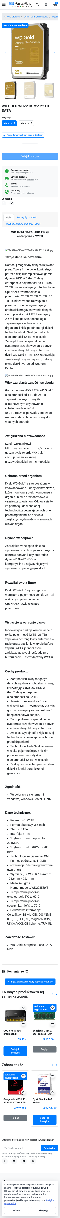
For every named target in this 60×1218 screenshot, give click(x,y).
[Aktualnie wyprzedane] (44, 1015)
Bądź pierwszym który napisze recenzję (30, 981)
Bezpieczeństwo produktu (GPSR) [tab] (23, 223)
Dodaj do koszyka (30, 156)
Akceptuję (43, 1210)
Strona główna (12, 16)
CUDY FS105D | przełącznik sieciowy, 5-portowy (15, 1034)
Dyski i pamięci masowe (36, 16)
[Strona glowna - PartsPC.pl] (20, 4)
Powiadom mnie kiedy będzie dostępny (23, 135)
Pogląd (44, 1049)
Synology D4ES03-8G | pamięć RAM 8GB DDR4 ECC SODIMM (43, 1035)
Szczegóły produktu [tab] (27, 217)
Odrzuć (16, 1210)
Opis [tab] (8, 217)
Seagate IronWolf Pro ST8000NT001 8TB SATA (15, 1102)
